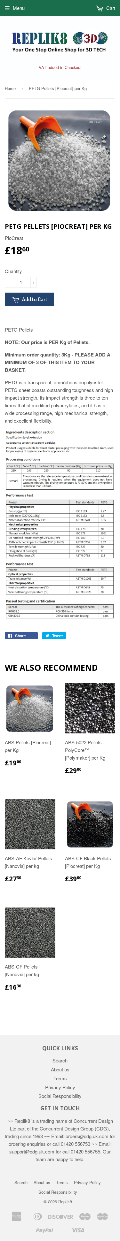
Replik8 (65, 1202)
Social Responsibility (60, 1095)
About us (60, 1069)
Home (10, 88)
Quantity (13, 271)
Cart (110, 7)
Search (60, 1060)
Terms (60, 1078)
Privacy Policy (60, 1087)
